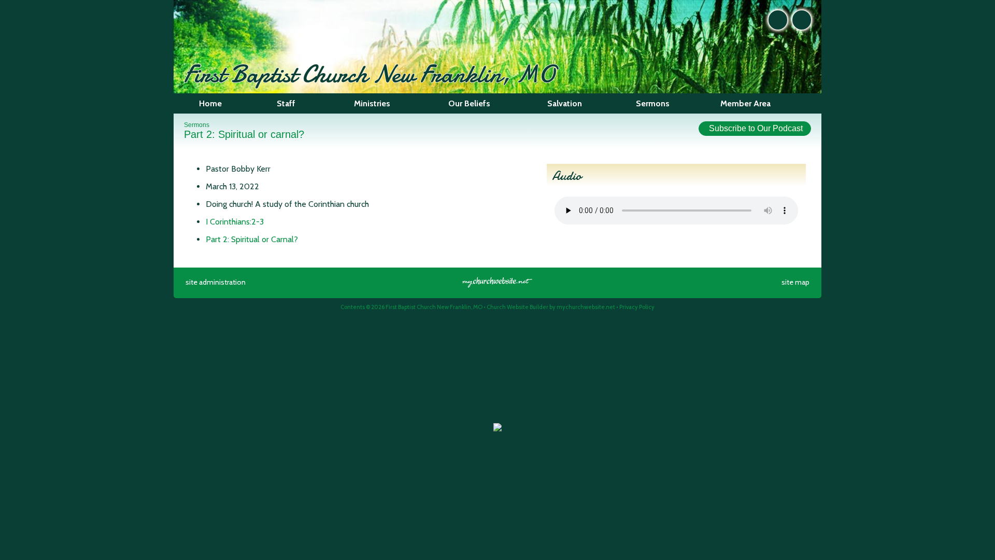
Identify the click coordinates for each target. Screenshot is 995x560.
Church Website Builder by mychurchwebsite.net (551, 307)
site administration (216, 282)
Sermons (196, 125)
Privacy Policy (637, 307)
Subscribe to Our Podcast (755, 128)
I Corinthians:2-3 (235, 222)
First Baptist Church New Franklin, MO (369, 74)
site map (795, 282)
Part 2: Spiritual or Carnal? (252, 239)
